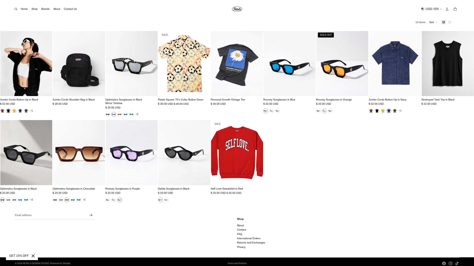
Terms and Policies (237, 263)
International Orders (249, 238)
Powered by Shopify (60, 263)
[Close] (33, 255)
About (240, 225)
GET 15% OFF (19, 255)
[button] (433, 22)
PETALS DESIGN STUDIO (36, 263)
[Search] (16, 9)
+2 (137, 114)
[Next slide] (46, 63)
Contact (241, 229)
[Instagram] (450, 263)
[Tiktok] (457, 263)
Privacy (241, 246)
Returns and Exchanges (251, 242)
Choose (260, 90)
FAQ (239, 233)
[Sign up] (91, 215)
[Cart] (455, 9)
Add (102, 90)
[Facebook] (444, 263)
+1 (31, 110)
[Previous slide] (5, 63)
